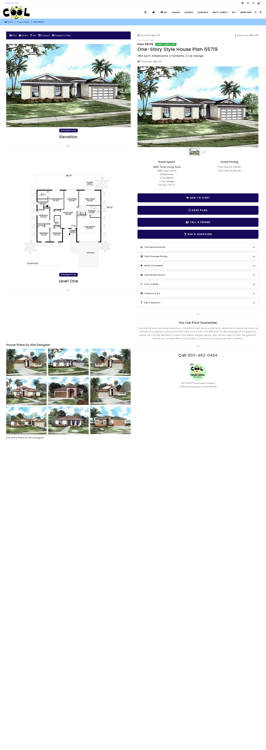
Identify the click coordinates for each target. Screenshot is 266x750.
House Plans (23, 22)
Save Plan (199, 210)
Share (25, 35)
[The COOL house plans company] (198, 371)
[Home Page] (154, 12)
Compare (45, 35)
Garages (203, 12)
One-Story (142, 40)
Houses (189, 12)
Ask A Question (199, 234)
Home (10, 22)
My (165, 12)
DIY (234, 12)
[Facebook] (248, 3)
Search (176, 12)
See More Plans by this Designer (25, 437)
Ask (34, 35)
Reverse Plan (69, 130)
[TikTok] (258, 3)
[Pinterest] (242, 3)
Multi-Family (220, 12)
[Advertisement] (68, 317)
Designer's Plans (62, 35)
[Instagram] (253, 3)
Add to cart (199, 198)
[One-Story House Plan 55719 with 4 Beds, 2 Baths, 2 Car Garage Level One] (68, 211)
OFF (158, 35)
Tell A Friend (199, 222)
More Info (246, 12)
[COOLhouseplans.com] (16, 12)
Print (14, 35)
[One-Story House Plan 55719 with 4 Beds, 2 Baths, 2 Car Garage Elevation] (197, 106)
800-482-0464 (12, 3)
